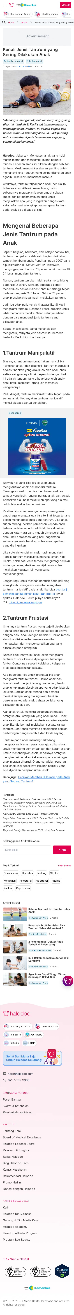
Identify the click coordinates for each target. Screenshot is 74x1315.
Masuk (65, 5)
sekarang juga (25, 602)
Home (11, 22)
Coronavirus (11, 873)
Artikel (24, 22)
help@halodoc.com (18, 1074)
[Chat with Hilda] (68, 981)
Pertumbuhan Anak (14, 61)
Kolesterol (26, 880)
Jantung (41, 873)
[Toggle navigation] (5, 5)
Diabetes (27, 873)
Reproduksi (23, 888)
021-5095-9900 (16, 1080)
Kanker (8, 888)
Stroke (54, 873)
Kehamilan (10, 880)
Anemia (56, 880)
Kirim (62, 849)
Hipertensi (42, 880)
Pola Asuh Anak (34, 61)
